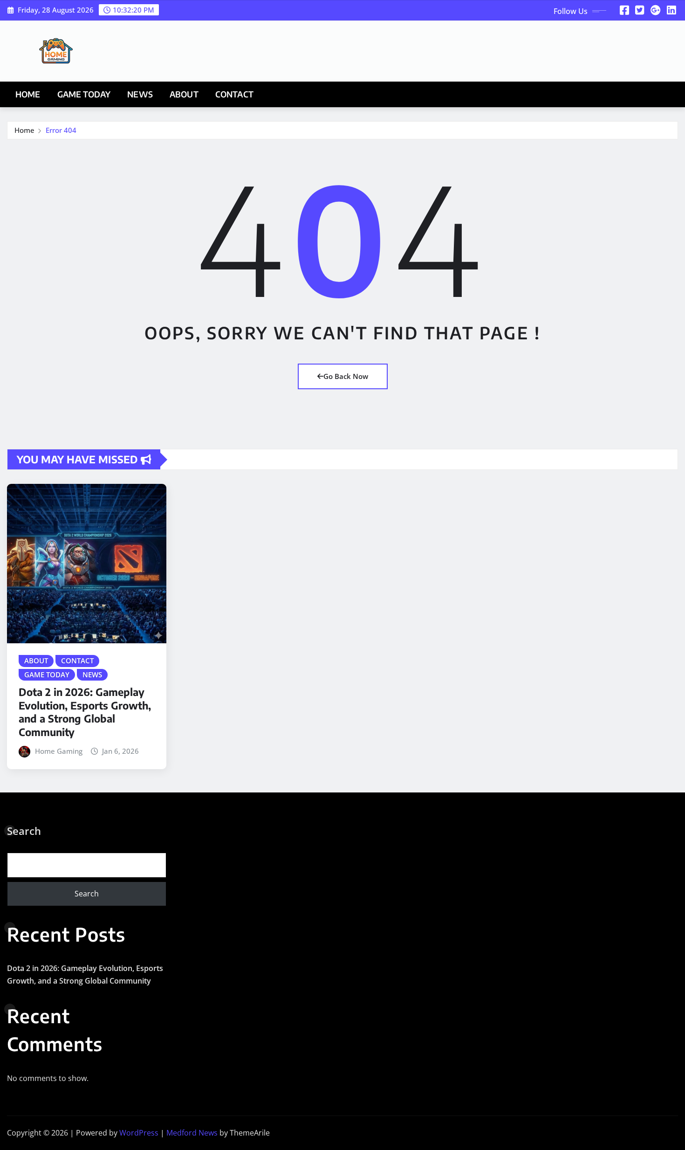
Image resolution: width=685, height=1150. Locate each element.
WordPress (138, 1133)
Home (28, 94)
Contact (234, 94)
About (184, 94)
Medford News (192, 1133)
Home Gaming (58, 751)
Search (24, 831)
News (140, 94)
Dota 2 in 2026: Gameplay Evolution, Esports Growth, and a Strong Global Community (85, 711)
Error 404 (61, 130)
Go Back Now (345, 376)
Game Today (84, 94)
